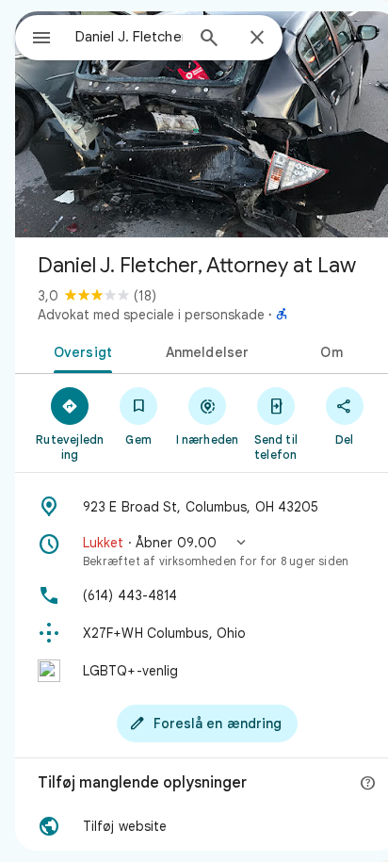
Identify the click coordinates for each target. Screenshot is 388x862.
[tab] (79, 350)
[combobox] (129, 36)
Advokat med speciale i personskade (151, 314)
